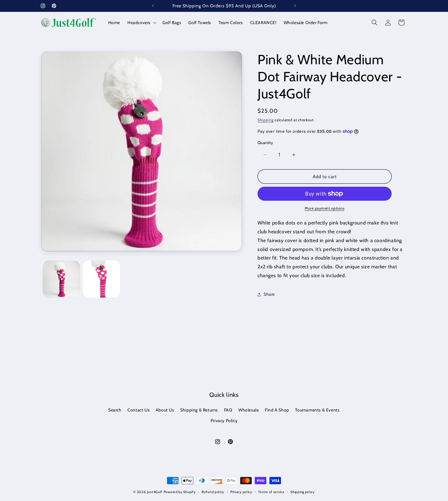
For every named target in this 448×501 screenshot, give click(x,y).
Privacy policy (241, 492)
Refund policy (213, 492)
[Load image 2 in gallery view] (101, 279)
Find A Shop (277, 410)
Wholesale (248, 410)
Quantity (265, 142)
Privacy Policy (224, 420)
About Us (165, 410)
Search (115, 410)
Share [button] (269, 294)
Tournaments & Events (317, 410)
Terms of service (271, 492)
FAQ (228, 410)
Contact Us (138, 410)
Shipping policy (302, 492)
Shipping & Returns (199, 410)
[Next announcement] (295, 6)
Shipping (266, 120)
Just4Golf (154, 492)
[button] (141, 22)
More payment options (324, 208)
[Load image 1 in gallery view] (61, 279)
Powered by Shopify (180, 492)
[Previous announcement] (153, 6)
